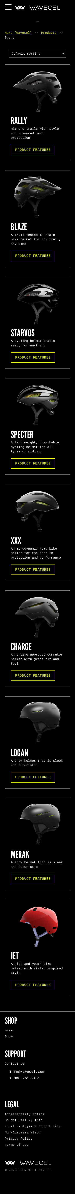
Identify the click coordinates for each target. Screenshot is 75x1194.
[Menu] (8, 6)
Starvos (23, 333)
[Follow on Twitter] (25, 1090)
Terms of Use (17, 1145)
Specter (22, 434)
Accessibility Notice (25, 1114)
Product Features (33, 150)
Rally (19, 121)
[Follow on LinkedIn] (33, 1090)
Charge (21, 647)
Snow (9, 1036)
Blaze (19, 227)
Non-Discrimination (23, 1132)
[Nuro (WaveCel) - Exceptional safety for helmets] (37, 8)
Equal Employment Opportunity (33, 1126)
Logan (19, 753)
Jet (15, 956)
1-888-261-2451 (24, 1078)
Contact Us (15, 1064)
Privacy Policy (19, 1139)
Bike (9, 1030)
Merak (20, 854)
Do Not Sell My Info (24, 1120)
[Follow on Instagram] (17, 1090)
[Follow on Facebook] (9, 1090)
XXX (16, 541)
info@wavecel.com (26, 1072)
